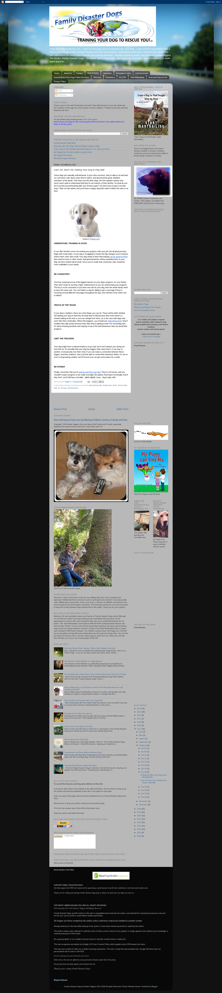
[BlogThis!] (95, 381)
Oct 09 (144, 752)
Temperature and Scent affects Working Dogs (82, 752)
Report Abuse (60, 980)
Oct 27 (144, 794)
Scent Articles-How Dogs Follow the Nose (71, 77)
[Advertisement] (91, 400)
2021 (139, 819)
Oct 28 (144, 797)
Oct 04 (144, 748)
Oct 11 (144, 755)
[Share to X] (98, 381)
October (142, 745)
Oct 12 (144, 758)
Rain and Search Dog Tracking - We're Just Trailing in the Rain (89, 648)
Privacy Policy (60, 81)
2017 (139, 729)
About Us (68, 73)
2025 (139, 833)
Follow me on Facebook (151, 337)
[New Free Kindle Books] (111, 879)
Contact (79, 73)
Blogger (154, 986)
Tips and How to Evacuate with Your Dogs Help (83, 700)
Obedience (110, 77)
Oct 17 (144, 762)
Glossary (97, 77)
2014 (139, 719)
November (143, 801)
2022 (139, 822)
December (143, 805)
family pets (107, 385)
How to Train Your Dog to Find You (78, 726)
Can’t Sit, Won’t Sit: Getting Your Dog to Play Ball (154, 781)
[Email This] (93, 381)
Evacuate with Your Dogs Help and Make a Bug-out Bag (76, 146)
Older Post (122, 409)
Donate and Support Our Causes (147, 307)
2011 (139, 709)
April (141, 732)
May (141, 735)
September (144, 742)
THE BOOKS (93, 73)
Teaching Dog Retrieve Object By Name (80, 765)
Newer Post (60, 409)
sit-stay (63, 388)
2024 (139, 829)
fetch (115, 385)
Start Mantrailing (137, 77)
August (142, 739)
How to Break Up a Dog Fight (76, 739)
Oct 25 (144, 790)
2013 (139, 715)
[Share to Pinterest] (102, 381)
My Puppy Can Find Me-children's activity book (73, 152)
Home (56, 73)
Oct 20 (144, 772)
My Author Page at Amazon (65, 158)
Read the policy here (81, 956)
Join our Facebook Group (144, 310)
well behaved (72, 388)
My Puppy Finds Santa (63, 155)
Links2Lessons (141, 73)
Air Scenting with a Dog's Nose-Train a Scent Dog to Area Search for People (95, 674)
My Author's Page (141, 304)
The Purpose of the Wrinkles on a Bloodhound (83, 661)
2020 (139, 816)
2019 (139, 812)
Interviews (107, 73)
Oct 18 (144, 765)
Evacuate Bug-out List (158, 77)
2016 (139, 725)
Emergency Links (123, 73)
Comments (61, 95)
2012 (139, 712)
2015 (139, 722)
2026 (139, 836)
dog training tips (95, 385)
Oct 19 (144, 769)
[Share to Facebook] (100, 381)
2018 (139, 809)
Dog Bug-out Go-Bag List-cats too (78, 713)
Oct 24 (144, 787)
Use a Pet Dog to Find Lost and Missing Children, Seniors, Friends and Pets (90, 420)
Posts (59, 91)
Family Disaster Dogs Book (65, 143)
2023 (139, 826)
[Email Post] (88, 382)
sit (59, 388)
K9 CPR (122, 77)
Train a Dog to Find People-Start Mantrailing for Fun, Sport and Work (82, 149)
